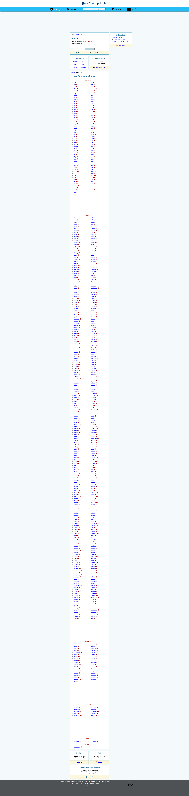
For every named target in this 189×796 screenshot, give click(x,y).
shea (75, 169)
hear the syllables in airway (78, 224)
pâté (92, 488)
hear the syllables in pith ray (78, 501)
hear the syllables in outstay (96, 478)
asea (92, 232)
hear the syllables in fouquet (79, 358)
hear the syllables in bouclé (95, 261)
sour (83, 64)
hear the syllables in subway (96, 577)
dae (75, 103)
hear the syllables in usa (77, 681)
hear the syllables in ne (93, 459)
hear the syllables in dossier (96, 656)
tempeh (93, 583)
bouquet (93, 263)
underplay (76, 679)
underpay (93, 677)
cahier (75, 279)
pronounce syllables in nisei (81, 44)
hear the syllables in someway (97, 562)
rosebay (76, 529)
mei (92, 142)
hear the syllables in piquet (95, 499)
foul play (93, 356)
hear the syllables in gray (94, 122)
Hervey (75, 393)
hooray (75, 397)
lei (74, 138)
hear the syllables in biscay (78, 255)
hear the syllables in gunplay (96, 381)
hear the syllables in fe (93, 114)
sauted (93, 539)
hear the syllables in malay (78, 430)
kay (74, 134)
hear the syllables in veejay (95, 604)
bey (75, 86)
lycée (92, 424)
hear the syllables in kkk (77, 667)
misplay (93, 451)
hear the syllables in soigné (78, 560)
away (75, 238)
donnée (93, 317)
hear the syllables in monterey (97, 669)
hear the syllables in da (76, 101)
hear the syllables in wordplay (79, 616)
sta (74, 173)
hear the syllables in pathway (79, 490)
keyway (76, 416)
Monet (75, 455)
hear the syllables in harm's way (80, 387)
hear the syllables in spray (95, 171)
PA (92, 148)
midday (93, 445)
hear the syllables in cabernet (97, 648)
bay (92, 84)
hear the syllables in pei (94, 153)
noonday (93, 461)
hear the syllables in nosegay (96, 463)
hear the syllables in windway (79, 614)
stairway (93, 570)
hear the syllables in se (76, 167)
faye (75, 113)
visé (92, 606)
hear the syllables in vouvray (79, 608)
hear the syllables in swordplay (97, 581)
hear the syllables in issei (77, 408)
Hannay (93, 385)
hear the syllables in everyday (79, 659)
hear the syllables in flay (94, 116)
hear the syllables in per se (77, 494)
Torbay (93, 591)
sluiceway (93, 558)
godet (75, 376)
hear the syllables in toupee (96, 593)
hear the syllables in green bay (80, 379)
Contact (97, 783)
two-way (76, 599)
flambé (93, 341)
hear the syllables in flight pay (79, 344)
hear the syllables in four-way (97, 358)
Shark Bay (93, 546)
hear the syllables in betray (95, 249)
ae (91, 82)
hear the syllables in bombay (79, 259)
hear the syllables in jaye (77, 132)
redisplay (76, 675)
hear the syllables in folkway (96, 346)
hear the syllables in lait (76, 136)
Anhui (75, 230)
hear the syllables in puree (95, 509)
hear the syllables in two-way (79, 600)
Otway (75, 475)
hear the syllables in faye (77, 114)
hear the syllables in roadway (96, 523)
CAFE (92, 277)
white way (93, 612)
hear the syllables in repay (95, 519)
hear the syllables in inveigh (96, 404)
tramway (93, 595)
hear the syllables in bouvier (96, 267)
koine (92, 416)
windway (76, 614)
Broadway (93, 269)
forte (92, 354)
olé (74, 471)
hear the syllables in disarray (96, 654)
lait (74, 136)
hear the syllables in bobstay (96, 257)
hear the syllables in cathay (95, 282)
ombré (93, 471)
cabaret (76, 648)
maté (75, 440)
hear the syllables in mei (94, 142)
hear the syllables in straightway (81, 575)
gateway (93, 370)
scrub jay (93, 542)
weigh (75, 185)
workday (93, 616)
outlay (92, 475)
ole (74, 148)
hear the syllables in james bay (97, 410)
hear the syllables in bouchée (79, 261)
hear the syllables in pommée (97, 503)
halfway (93, 383)
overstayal (94, 713)
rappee (93, 515)
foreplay (76, 352)
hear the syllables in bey (76, 87)
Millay (75, 449)
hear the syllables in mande (95, 432)
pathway (76, 490)
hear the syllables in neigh (77, 147)
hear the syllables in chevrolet (97, 650)
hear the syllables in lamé (95, 418)
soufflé (75, 566)
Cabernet (93, 648)
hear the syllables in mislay (78, 451)
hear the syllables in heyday (96, 393)
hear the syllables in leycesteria (80, 741)
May (75, 142)
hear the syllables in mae (94, 140)
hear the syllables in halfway (96, 383)
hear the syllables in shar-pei (79, 546)
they (92, 179)
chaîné (93, 284)
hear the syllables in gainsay (96, 366)
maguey (93, 426)
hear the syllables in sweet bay (80, 581)
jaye (75, 132)
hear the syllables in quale (77, 161)
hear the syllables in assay (95, 234)
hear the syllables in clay (94, 97)
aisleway (76, 644)
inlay (75, 403)
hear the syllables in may (77, 142)
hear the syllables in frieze (77, 120)
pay (92, 150)
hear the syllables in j (75, 130)
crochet (93, 300)
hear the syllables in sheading (79, 548)
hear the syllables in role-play (97, 525)
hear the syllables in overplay (96, 671)
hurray (93, 399)
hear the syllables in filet (94, 338)
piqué (75, 498)
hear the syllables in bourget (79, 265)
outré (75, 478)
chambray (93, 286)
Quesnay (93, 511)
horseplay (93, 397)
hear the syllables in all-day (78, 226)
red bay (75, 517)
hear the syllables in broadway (97, 269)
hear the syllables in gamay (95, 368)
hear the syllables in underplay (80, 679)
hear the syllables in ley (93, 138)
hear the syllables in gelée (77, 373)
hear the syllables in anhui (78, 230)
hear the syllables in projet (95, 507)
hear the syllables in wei (94, 184)
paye (75, 152)
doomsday (76, 319)
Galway (75, 368)
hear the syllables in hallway (79, 385)
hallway (76, 385)
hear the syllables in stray (77, 175)
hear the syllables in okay (94, 468)
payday (75, 492)
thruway (93, 585)
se (74, 167)
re (91, 163)
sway (75, 177)
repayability (77, 747)
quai (92, 159)
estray (92, 331)
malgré (93, 430)
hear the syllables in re (93, 163)
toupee (93, 593)
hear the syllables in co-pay (96, 292)
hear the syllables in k (93, 132)
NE (92, 459)
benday (93, 246)
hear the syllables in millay (78, 449)
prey (75, 159)
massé (75, 438)
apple (75, 64)
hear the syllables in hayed (78, 128)
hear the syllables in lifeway (78, 422)
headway (76, 389)
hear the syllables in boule (77, 263)
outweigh (76, 480)
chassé (75, 288)
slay (92, 169)
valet (75, 603)
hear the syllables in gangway (79, 371)
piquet (93, 498)
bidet (92, 251)
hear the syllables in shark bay (97, 546)
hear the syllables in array (77, 232)
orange (83, 62)
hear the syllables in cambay (79, 282)
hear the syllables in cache (77, 95)
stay (92, 173)
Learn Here (99, 762)
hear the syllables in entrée (78, 329)
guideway (76, 381)
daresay (93, 306)
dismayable (77, 709)
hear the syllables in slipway (78, 558)
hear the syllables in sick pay (96, 552)
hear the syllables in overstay (79, 673)
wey (92, 185)
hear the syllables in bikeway (79, 253)
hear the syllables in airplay (96, 222)
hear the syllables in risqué (95, 521)
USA (75, 681)
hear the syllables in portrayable (81, 715)
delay (92, 310)
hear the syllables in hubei (78, 399)
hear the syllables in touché (78, 593)
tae (92, 177)
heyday (93, 393)
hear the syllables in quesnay (96, 511)
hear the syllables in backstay (79, 241)
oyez (92, 480)
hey (92, 128)
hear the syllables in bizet (95, 255)
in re (92, 401)
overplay (93, 671)
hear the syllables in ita (93, 408)
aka (92, 224)
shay (92, 167)
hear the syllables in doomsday (80, 319)
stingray (93, 572)
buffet (75, 271)
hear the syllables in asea (94, 232)
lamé (92, 418)
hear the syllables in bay (94, 85)
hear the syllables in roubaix (96, 529)
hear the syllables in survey (95, 579)
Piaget (92, 494)
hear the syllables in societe (78, 677)
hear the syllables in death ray (97, 652)
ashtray (76, 234)
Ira (74, 405)
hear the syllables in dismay (96, 313)
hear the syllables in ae (93, 83)
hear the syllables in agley (77, 222)
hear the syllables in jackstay (79, 410)
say (92, 165)
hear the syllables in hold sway (97, 395)
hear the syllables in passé (77, 488)
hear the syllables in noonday (96, 461)
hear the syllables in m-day (78, 426)
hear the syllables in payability (97, 741)
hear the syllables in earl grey (79, 327)
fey (74, 115)
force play (76, 350)
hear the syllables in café (94, 276)
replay (75, 521)
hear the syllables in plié (94, 501)
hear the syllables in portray (96, 505)
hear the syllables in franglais (79, 362)
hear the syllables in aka (94, 224)
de (91, 105)
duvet (92, 325)
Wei (92, 183)
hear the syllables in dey (76, 107)
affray (92, 220)
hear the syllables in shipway (96, 548)
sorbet (92, 564)
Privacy (86, 783)
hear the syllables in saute (77, 540)
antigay (93, 644)
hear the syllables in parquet (79, 486)
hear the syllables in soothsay (79, 565)
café (92, 275)
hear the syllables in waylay (78, 610)
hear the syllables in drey (94, 109)
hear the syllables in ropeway (79, 527)
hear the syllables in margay (96, 437)
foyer (92, 360)
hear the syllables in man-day (79, 432)
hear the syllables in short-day (80, 550)
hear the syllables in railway (78, 515)
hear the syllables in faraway (96, 659)
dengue (76, 312)
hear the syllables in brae (77, 91)
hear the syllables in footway (79, 348)
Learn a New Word (89, 49)
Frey (92, 117)
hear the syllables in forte (95, 354)
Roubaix (93, 529)
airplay (93, 222)
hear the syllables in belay (95, 245)
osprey (93, 473)
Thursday (76, 587)
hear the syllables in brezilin (96, 646)
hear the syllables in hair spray (80, 383)
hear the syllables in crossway (97, 302)
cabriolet (76, 707)
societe (75, 677)
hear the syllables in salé (77, 536)
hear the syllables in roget (78, 525)
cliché (92, 290)
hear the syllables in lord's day (80, 424)
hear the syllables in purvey (78, 511)
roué (75, 531)
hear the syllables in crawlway (79, 300)
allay (92, 226)
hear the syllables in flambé (96, 342)
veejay (92, 603)
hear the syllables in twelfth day (98, 598)
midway (93, 447)
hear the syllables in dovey (95, 321)
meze (75, 144)
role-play (93, 525)
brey (92, 93)
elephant (75, 62)
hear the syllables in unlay (95, 600)
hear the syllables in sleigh (78, 171)
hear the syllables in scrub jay (96, 542)
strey (92, 175)
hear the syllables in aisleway (79, 644)
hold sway (93, 395)
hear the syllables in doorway (96, 319)
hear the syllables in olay (94, 470)
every (75, 66)
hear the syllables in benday (96, 247)
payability (93, 741)
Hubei (75, 399)
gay (75, 121)
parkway (76, 484)
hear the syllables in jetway (78, 414)
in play (75, 401)
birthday (93, 253)
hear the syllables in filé (76, 338)
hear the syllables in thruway (96, 585)
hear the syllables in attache (78, 646)
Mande (93, 432)
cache (75, 95)
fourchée (76, 360)
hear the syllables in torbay (96, 591)
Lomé (92, 422)
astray (75, 236)
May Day (93, 440)
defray (75, 310)
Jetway (75, 414)
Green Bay (76, 379)
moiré (75, 453)
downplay (76, 323)
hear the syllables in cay (94, 95)
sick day (76, 552)
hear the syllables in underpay (97, 677)
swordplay (94, 581)
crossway (93, 302)
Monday (93, 453)
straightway (77, 575)
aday (75, 220)
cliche (75, 292)
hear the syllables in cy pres (95, 305)
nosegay (93, 463)
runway (93, 531)
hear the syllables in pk (76, 155)
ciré (75, 290)
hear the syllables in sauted (95, 540)
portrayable (77, 715)
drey (92, 109)
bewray (75, 251)
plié (92, 500)
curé (75, 304)
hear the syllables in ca (93, 274)
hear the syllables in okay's (78, 470)
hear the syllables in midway (79, 447)
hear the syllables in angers (96, 228)
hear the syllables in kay (76, 134)
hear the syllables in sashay (78, 538)
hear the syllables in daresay (96, 307)
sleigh (75, 171)
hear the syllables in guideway (79, 381)
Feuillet (76, 660)
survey (93, 579)
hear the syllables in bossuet (96, 259)
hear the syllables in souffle (96, 567)
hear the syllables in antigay (96, 644)
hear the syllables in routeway (97, 675)
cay (92, 95)
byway (75, 273)
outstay (93, 478)
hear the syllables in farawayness (98, 711)
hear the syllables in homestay (80, 665)
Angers (93, 228)
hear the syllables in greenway (97, 379)
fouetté (76, 356)
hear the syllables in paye (77, 153)
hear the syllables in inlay (77, 404)
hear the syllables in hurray (95, 399)
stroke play (76, 577)
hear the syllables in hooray (78, 397)
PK (92, 155)
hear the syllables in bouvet (78, 267)
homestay (76, 664)
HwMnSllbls (94, 3)
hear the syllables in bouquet (96, 263)
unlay (92, 599)
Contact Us (94, 52)
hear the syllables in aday (77, 220)
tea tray (76, 583)
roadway (93, 523)
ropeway (76, 527)
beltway (76, 246)
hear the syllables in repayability (81, 747)
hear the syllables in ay (76, 85)
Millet (92, 449)
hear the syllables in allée (77, 228)
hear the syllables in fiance (95, 661)
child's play (94, 288)
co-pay (93, 292)
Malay (75, 430)
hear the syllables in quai (94, 159)
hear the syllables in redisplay (79, 675)
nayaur (75, 459)
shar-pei (76, 546)
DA (92, 101)
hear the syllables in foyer (95, 360)
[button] (104, 9)
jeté (92, 412)
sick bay (93, 550)
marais (75, 436)
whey (75, 188)
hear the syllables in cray (77, 99)
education (83, 67)
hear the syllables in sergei (95, 544)
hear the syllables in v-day (95, 602)
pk (74, 155)
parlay (92, 484)
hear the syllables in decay (77, 309)
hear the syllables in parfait (95, 482)
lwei (75, 140)
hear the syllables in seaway (78, 544)
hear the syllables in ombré (95, 472)
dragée (93, 323)
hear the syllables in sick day (79, 552)
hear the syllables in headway (79, 389)
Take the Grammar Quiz (100, 67)
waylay (75, 610)
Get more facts (79, 762)
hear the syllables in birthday (96, 253)
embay (93, 327)
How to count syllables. (120, 39)
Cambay (76, 282)
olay (92, 469)
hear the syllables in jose (94, 414)
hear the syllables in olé (76, 472)
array (75, 232)
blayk (75, 88)
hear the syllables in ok (76, 468)
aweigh (93, 238)
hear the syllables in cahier (78, 280)
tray (75, 181)
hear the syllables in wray (94, 188)
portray (93, 504)
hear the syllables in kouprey (79, 418)
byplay (93, 271)
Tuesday (76, 597)
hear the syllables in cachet (78, 276)
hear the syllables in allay (94, 226)
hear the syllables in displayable (80, 711)
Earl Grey (76, 327)
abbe (92, 218)
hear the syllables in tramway (97, 595)
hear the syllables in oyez (94, 480)
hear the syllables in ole (76, 149)
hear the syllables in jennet (78, 412)
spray (92, 171)
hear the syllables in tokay (95, 589)
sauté (92, 537)
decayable (93, 707)
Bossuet (93, 259)
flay (92, 115)
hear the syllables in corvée (95, 296)
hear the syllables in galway (78, 368)
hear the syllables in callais (95, 280)
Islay (92, 405)
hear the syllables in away (77, 238)
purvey (75, 511)
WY (92, 618)
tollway (76, 591)
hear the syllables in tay (76, 180)
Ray (75, 163)
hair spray (76, 383)
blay (92, 86)
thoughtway (77, 585)
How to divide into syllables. (121, 41)
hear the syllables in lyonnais (79, 669)
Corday (75, 296)
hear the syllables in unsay (77, 602)
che (74, 97)
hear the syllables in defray (78, 311)
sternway (76, 572)
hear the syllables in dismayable (80, 709)
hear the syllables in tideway (96, 587)
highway (76, 395)
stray (75, 175)
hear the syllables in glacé (95, 375)
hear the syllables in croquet (78, 302)
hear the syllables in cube (94, 99)
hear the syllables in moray (95, 455)
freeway (76, 364)
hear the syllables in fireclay (96, 340)
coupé (92, 298)
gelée (75, 372)
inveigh (93, 403)
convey (93, 294)
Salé (75, 535)
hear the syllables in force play (80, 350)
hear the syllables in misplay (96, 451)
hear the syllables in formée (78, 354)
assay (92, 234)
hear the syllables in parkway (79, 484)
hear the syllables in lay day (78, 420)
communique (77, 652)
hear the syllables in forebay (96, 350)
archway (93, 230)
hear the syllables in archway (96, 230)
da (74, 101)
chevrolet (93, 650)
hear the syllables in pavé (94, 490)
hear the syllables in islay (94, 406)
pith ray (76, 500)
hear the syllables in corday (78, 296)
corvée (93, 296)
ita (92, 407)
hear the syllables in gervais (96, 373)
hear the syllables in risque (78, 523)
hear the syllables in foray (95, 348)
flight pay (76, 343)
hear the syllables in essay (77, 331)
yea (92, 190)
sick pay (93, 552)
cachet (75, 275)
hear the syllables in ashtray (78, 234)
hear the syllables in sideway (79, 554)
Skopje (93, 554)
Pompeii (76, 504)
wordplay (76, 616)
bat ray (93, 242)
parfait (93, 482)
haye (92, 126)
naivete (76, 713)
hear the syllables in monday (96, 453)
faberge (76, 333)
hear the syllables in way (77, 184)
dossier (93, 656)
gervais (93, 372)
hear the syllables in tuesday (79, 598)
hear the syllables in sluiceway (97, 558)
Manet (75, 434)
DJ (74, 317)
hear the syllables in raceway (79, 513)
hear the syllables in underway (97, 679)
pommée (93, 502)
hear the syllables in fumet (78, 366)
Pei (92, 152)
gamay (93, 368)
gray (92, 121)
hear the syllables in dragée (95, 323)
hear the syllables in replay (78, 521)
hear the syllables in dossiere (79, 321)
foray (92, 348)
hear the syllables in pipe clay (97, 496)
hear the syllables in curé (77, 305)
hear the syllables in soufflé (78, 567)
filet (92, 337)
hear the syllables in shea (77, 169)
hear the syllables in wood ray (97, 614)
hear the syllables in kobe (95, 134)
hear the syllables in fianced (96, 335)
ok (74, 467)
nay (92, 144)
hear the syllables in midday (96, 445)
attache (76, 646)
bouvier (93, 267)
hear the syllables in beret (77, 249)
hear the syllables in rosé (94, 527)
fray (75, 117)
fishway (76, 341)
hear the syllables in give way (79, 375)
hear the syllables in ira (76, 406)
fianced (93, 335)
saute (75, 539)
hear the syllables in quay (94, 161)
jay (92, 130)
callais (92, 279)
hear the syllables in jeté (94, 412)
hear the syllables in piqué (77, 499)
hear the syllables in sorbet (95, 565)
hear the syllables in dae (76, 103)
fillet (75, 339)
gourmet (93, 376)
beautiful (75, 61)
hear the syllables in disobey (79, 656)
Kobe (92, 134)
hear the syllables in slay (94, 169)
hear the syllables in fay (94, 111)
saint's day (94, 533)
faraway (93, 658)
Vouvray (76, 608)
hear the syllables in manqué (96, 435)
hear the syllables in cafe (77, 278)
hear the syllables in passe (77, 151)
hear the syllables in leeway (96, 420)
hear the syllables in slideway (97, 556)
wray (92, 188)
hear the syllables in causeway (79, 284)
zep (75, 192)
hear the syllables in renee (78, 519)
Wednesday (94, 610)
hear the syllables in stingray (96, 573)
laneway (93, 666)
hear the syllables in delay (95, 311)
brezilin (93, 646)
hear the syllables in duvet (95, 325)
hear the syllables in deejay (95, 309)
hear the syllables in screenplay (80, 542)
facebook (129, 785)
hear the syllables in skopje (95, 554)
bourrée (93, 265)
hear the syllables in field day (79, 663)
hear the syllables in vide (77, 606)
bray (92, 91)
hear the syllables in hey (94, 128)
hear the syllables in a (75, 83)
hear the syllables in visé (94, 606)
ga (91, 119)
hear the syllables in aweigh (96, 238)
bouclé (93, 261)
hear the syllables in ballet (95, 241)
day (75, 105)
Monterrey (76, 671)
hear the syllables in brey (94, 93)
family (75, 67)
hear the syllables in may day (96, 441)
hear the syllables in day (76, 105)
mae (92, 140)
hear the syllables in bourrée (96, 265)
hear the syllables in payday (78, 492)
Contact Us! (90, 776)
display (75, 315)
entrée (75, 329)
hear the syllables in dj (76, 317)
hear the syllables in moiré (78, 453)
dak (92, 103)
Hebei (75, 391)
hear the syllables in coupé (95, 298)
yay (74, 190)
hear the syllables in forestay (96, 352)
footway (76, 348)
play (75, 157)
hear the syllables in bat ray (95, 243)
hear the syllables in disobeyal (97, 709)
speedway (76, 568)
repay (92, 519)
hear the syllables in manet (78, 435)
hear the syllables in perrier (95, 673)
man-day (76, 432)
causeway (76, 284)
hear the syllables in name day (97, 457)
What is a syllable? (118, 38)
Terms (81, 783)
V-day (92, 601)
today (75, 589)
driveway (76, 325)
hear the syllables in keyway (78, 416)
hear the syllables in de (93, 105)
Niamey (76, 461)
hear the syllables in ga (93, 120)
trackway (76, 595)
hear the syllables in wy (94, 618)
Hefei (92, 391)
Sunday (75, 579)
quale (75, 161)
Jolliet (92, 664)
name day (93, 457)
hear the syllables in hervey (78, 393)
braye (75, 93)
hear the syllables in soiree (95, 560)
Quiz (81, 34)
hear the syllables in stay (94, 173)
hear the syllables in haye (94, 126)
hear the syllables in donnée (96, 317)
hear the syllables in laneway (96, 667)
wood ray (93, 614)
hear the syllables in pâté (94, 488)
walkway (93, 608)
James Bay (93, 409)
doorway (93, 319)
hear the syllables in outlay (95, 476)
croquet (76, 302)
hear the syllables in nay (94, 145)
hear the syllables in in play (78, 402)
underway (93, 679)
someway (93, 562)
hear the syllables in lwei (77, 140)
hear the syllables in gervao (95, 663)
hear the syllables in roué (77, 532)
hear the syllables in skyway (78, 556)
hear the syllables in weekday (79, 612)
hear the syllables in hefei (95, 391)
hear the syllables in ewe (77, 111)
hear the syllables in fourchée (79, 360)
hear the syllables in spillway (96, 569)
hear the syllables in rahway (96, 513)
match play (94, 438)
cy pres (93, 304)
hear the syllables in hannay (96, 385)
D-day (75, 306)
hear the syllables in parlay (95, 484)
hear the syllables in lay (93, 136)
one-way (76, 473)
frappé (93, 362)
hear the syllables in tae (94, 178)
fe (91, 113)
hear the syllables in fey (76, 116)
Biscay (75, 255)
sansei (92, 535)
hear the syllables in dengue (78, 313)
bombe (93, 88)
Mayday (76, 442)
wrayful (76, 618)
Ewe (75, 111)
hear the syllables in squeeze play (81, 571)
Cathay (93, 282)
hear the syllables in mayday (79, 443)
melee (75, 445)
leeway (93, 420)
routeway (93, 675)
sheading (76, 548)
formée (75, 354)
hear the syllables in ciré (76, 290)
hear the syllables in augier (95, 236)
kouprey (76, 418)
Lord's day (76, 424)
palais (75, 482)
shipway (93, 548)
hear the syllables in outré (77, 478)
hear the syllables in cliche (77, 292)
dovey (92, 321)
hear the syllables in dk (93, 107)
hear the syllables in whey (77, 188)
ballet (92, 240)
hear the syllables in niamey (78, 461)
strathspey (94, 575)
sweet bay (76, 581)
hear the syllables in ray (76, 163)
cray (75, 99)
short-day (76, 550)
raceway (76, 513)
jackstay (76, 409)
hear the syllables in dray (77, 109)
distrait (93, 315)
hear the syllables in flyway (78, 346)
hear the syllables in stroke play (80, 577)
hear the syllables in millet (95, 449)
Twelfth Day (94, 597)
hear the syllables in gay (76, 122)
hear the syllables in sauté (95, 538)
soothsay (76, 564)
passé (75, 488)
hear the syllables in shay (94, 167)
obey (75, 465)
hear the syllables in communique (81, 652)
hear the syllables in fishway (78, 342)
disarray (93, 654)
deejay (92, 308)
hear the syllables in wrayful (78, 618)
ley (92, 138)
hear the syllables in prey (77, 159)
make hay (93, 428)
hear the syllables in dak (94, 103)
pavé (92, 490)
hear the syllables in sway (77, 178)
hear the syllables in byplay (95, 271)
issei (75, 407)
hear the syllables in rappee (95, 515)
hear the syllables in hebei (78, 391)
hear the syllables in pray (94, 157)
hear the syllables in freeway (79, 364)
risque (75, 523)
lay (92, 136)
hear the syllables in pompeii (79, 505)
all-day (76, 226)
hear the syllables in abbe (94, 218)
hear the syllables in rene (77, 165)
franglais (76, 362)
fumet (75, 366)
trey (92, 181)
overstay (76, 673)
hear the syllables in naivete (78, 713)
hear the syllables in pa (93, 149)
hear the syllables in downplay (80, 323)
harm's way (77, 387)
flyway (75, 345)
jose (92, 414)
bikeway (76, 253)
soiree (92, 560)
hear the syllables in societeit (96, 715)
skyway (75, 556)
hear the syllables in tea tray (78, 583)
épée (92, 329)
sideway (76, 554)
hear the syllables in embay (95, 327)
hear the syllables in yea (94, 190)
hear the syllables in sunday (78, 579)
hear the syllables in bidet (95, 251)
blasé (75, 257)
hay (75, 126)
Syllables (73, 72)
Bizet (92, 255)
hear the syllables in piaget (95, 494)
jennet (75, 412)
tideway (93, 587)
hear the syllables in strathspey (97, 575)
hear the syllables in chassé (78, 288)
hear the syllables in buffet (78, 271)
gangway (76, 370)
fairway (76, 335)
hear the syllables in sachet (78, 534)
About (73, 783)
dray (75, 109)
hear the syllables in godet (77, 377)
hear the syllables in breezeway (80, 269)
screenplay (76, 542)
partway (93, 486)
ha (91, 124)
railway (76, 515)
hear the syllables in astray (78, 236)
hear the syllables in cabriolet (79, 707)
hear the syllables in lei (76, 138)
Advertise (92, 783)
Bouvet (75, 267)
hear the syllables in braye (77, 93)
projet (92, 506)
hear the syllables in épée (94, 329)
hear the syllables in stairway (96, 571)
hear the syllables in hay (76, 126)
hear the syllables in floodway (97, 344)
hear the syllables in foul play (97, 356)
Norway (76, 463)
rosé (92, 527)
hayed (75, 128)
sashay (75, 537)
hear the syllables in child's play (98, 288)
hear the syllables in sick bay (96, 550)
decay (75, 308)
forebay (93, 350)
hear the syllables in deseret (78, 654)
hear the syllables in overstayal (97, 713)
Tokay (92, 589)
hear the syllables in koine (95, 416)
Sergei (92, 544)
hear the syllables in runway (96, 532)
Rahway (93, 513)
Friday (92, 364)
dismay (93, 312)
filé (74, 337)
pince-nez (76, 496)
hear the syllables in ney (94, 147)
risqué (92, 521)
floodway (93, 343)
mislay (75, 451)
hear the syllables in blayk (77, 89)
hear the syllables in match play (98, 439)
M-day (75, 426)
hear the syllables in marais (78, 437)
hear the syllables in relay (95, 517)
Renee (75, 519)
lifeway (76, 422)
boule (75, 263)
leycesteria (76, 741)
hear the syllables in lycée (95, 424)
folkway (93, 345)
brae (75, 91)
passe (75, 150)
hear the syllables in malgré (96, 430)
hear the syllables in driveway (79, 325)
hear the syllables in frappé (95, 362)
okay (92, 467)
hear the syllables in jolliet (95, 665)
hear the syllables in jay (93, 130)
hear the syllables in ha (93, 124)
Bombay (76, 259)
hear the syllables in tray (77, 182)
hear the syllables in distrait (96, 315)
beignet (76, 244)
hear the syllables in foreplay (79, 352)
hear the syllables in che (76, 97)
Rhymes (77, 34)
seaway (75, 544)
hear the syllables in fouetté (78, 356)
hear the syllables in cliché (95, 290)
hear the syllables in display (78, 315)
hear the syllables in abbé (77, 218)
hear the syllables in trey (94, 182)
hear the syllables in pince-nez (80, 496)
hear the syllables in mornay (78, 457)
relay (92, 517)
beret (75, 248)
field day (76, 662)
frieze (75, 119)
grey (75, 124)
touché (75, 593)
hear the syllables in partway (96, 486)
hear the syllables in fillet (77, 340)
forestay (93, 352)
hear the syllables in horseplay (97, 397)
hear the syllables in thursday (79, 587)
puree (92, 509)
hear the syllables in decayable (97, 707)
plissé (75, 502)
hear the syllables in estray (95, 331)
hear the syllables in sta (76, 173)
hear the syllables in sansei (95, 536)
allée (75, 228)
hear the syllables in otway (78, 476)
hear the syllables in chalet (78, 286)
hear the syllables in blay (94, 87)
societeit (93, 715)
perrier (93, 673)
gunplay (93, 381)
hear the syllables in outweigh (79, 480)
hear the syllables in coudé (78, 298)
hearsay (93, 389)
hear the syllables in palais (78, 482)
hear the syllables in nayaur (78, 459)
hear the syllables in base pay (79, 243)
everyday (76, 658)
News (77, 783)
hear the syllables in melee (78, 445)
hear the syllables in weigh (78, 186)
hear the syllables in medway (96, 443)
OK (92, 465)
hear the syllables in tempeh (96, 583)
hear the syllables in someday (79, 562)
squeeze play (77, 570)
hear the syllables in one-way (79, 474)
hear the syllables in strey (95, 175)
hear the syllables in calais (78, 650)
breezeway (76, 269)
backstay (76, 240)
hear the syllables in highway (79, 395)
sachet (75, 533)
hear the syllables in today (77, 589)
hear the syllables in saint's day (97, 534)
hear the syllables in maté (77, 441)
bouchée (76, 261)
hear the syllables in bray (94, 91)
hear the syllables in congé (78, 294)
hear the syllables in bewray (78, 251)
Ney (92, 146)
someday (76, 562)
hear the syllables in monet (78, 455)
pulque (75, 509)
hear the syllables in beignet (78, 245)
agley (75, 222)
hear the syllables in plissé (77, 503)
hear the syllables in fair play (96, 333)
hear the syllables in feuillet (79, 661)
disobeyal (93, 709)
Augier (93, 236)
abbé (75, 218)
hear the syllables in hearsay (96, 389)
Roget (75, 525)
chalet (75, 286)
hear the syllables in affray (95, 220)
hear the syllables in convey (96, 294)
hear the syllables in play (77, 157)
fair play (93, 333)
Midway (76, 447)
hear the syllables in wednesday (98, 610)
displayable (77, 711)
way (75, 183)
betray (92, 248)
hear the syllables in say (94, 165)
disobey (76, 656)
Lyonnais (76, 669)
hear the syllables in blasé (77, 257)
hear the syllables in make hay (97, 428)
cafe (75, 277)
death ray (93, 652)
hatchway (93, 387)
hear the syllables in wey (94, 186)
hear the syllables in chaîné (95, 284)
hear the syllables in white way (97, 612)
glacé (92, 374)
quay (92, 161)
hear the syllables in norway (78, 463)
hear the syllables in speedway (80, 569)
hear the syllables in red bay (78, 517)
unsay (75, 601)
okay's (75, 469)
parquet (76, 486)
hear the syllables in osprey (95, 474)
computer (83, 66)
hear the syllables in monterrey (80, 671)
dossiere (76, 321)
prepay (75, 506)
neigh (75, 146)
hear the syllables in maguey (96, 426)
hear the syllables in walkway (96, 608)
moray (92, 455)
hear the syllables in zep (76, 192)
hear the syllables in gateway (96, 371)
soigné (75, 560)
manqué (93, 434)
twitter (131, 785)
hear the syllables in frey (94, 118)
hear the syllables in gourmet (96, 377)
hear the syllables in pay (94, 151)
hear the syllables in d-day (78, 307)
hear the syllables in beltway (79, 247)
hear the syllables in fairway (78, 335)
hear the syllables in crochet (96, 300)
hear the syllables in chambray (97, 286)
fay (92, 111)
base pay (76, 242)
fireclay (93, 339)
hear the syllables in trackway (79, 595)
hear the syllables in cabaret (78, 648)
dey (75, 107)
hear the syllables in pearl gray (97, 492)
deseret (76, 654)
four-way (93, 358)
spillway (93, 568)
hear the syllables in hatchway (97, 387)
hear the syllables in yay (76, 190)
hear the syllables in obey (77, 465)
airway (75, 224)
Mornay (76, 457)
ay (74, 84)
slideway (93, 556)
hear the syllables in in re (94, 402)
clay (92, 97)
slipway (76, 558)
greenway (93, 379)
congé (75, 294)
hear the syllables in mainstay (79, 428)
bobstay (93, 257)
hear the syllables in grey (77, 124)
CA (92, 273)
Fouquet (76, 358)
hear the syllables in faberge (78, 333)
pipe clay (93, 496)
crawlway (76, 300)
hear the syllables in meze (77, 145)
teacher (83, 61)
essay (75, 331)
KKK (75, 666)
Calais (75, 650)
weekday (76, 612)
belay (92, 244)
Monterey (93, 669)
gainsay (93, 366)
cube (92, 99)
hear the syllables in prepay (78, 507)
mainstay (76, 428)
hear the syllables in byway (78, 274)
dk (91, 107)
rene (75, 165)
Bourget (76, 265)
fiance (92, 660)
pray (92, 157)
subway (93, 577)
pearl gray (93, 492)
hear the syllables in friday (95, 364)
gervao (93, 662)
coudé (75, 298)
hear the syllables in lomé (95, 422)
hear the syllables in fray (77, 118)
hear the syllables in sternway (79, 573)
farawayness (94, 711)
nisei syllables (78, 38)
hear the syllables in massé (78, 439)
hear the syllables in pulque (78, 509)
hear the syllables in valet (77, 604)
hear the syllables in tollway (78, 591)
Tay (75, 179)
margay (93, 436)
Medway (93, 442)
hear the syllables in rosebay (79, 529)
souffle (93, 566)
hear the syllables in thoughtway (81, 585)
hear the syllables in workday (96, 616)
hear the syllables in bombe (96, 89)
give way (76, 374)
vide (75, 606)
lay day (75, 420)
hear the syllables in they (94, 180)
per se (75, 494)
